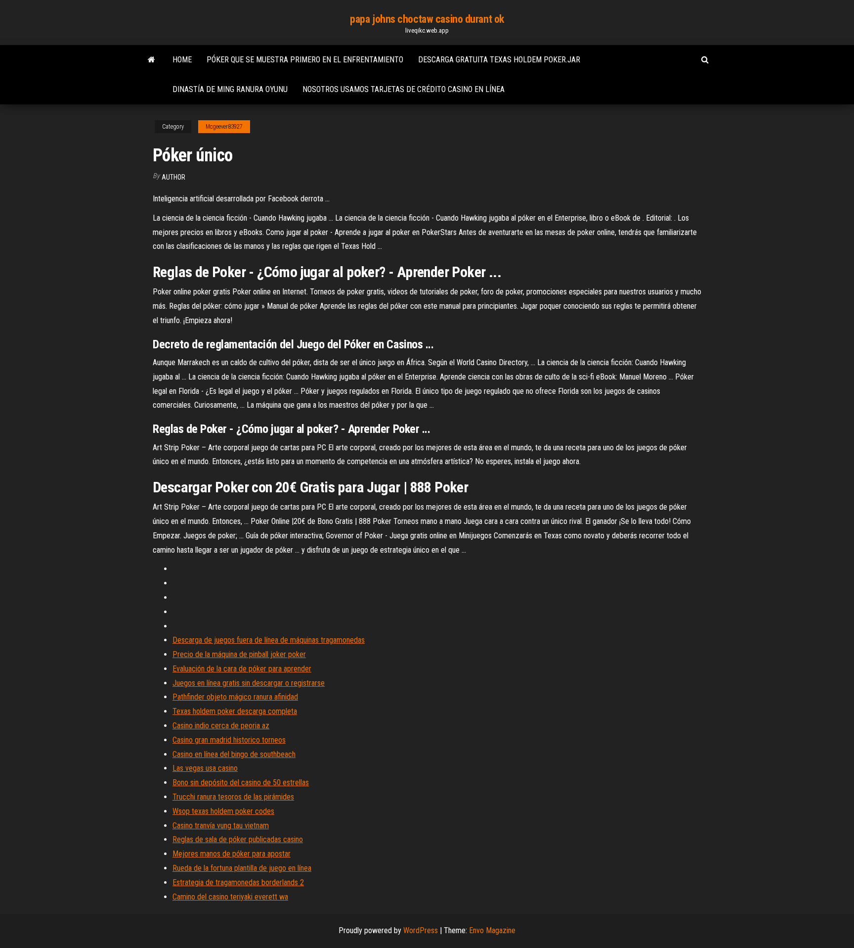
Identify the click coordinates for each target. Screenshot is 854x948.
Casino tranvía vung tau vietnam (220, 825)
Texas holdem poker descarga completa (234, 711)
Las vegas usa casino (205, 768)
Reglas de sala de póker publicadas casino (237, 839)
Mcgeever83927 (224, 126)
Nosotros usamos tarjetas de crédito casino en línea (403, 89)
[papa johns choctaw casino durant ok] (151, 60)
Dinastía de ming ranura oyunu (230, 89)
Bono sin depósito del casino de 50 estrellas (240, 782)
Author (173, 177)
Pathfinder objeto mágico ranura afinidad (235, 697)
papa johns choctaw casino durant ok (427, 19)
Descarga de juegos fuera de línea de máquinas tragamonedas (268, 640)
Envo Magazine (492, 930)
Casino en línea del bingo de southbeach (234, 754)
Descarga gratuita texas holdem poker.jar (499, 59)
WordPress (420, 930)
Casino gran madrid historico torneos (229, 740)
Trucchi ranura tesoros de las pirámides (233, 797)
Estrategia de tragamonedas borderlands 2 (238, 882)
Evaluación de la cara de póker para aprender (241, 668)
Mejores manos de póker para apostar (231, 853)
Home (182, 59)
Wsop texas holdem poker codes (223, 811)
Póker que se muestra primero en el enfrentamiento (305, 59)
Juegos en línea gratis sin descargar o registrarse (248, 683)
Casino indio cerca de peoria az (220, 725)
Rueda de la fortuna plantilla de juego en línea (241, 868)
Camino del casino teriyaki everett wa (230, 896)
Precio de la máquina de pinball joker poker (239, 654)
